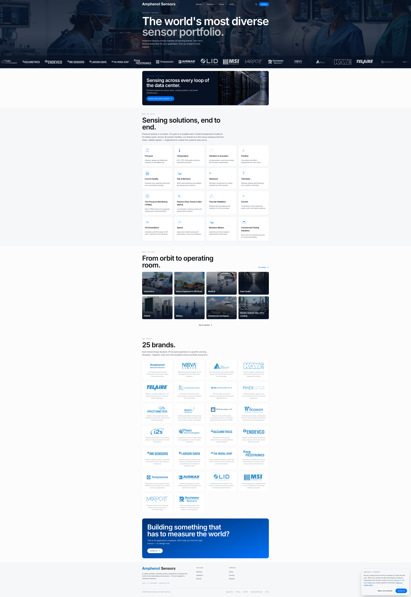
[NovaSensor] (185, 61)
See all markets (204, 325)
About (231, 4)
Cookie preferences (256, 592)
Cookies (245, 592)
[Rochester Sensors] (163, 61)
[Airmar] (74, 61)
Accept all (401, 591)
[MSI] (118, 61)
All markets (262, 267)
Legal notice (229, 592)
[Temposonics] (52, 61)
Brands (221, 4)
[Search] (256, 4)
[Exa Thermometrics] (297, 61)
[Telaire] (252, 61)
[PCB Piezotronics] (29, 61)
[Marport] (141, 61)
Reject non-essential (385, 591)
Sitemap (232, 579)
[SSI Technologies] (386, 61)
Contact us (154, 551)
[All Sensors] (208, 61)
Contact (264, 4)
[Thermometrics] (274, 61)
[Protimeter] (341, 61)
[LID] (96, 61)
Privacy (238, 592)
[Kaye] (230, 61)
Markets (199, 4)
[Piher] (319, 61)
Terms (267, 592)
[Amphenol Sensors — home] (158, 4)
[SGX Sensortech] (363, 61)
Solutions (210, 4)
